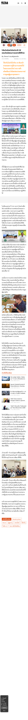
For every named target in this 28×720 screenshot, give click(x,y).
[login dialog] (25, 3)
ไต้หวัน (23, 522)
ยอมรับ (4, 707)
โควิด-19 (5, 526)
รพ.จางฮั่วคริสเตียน (15, 526)
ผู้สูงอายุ (10, 522)
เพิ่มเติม (5, 705)
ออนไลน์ (17, 522)
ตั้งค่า (4, 710)
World (4, 522)
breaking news (17, 519)
